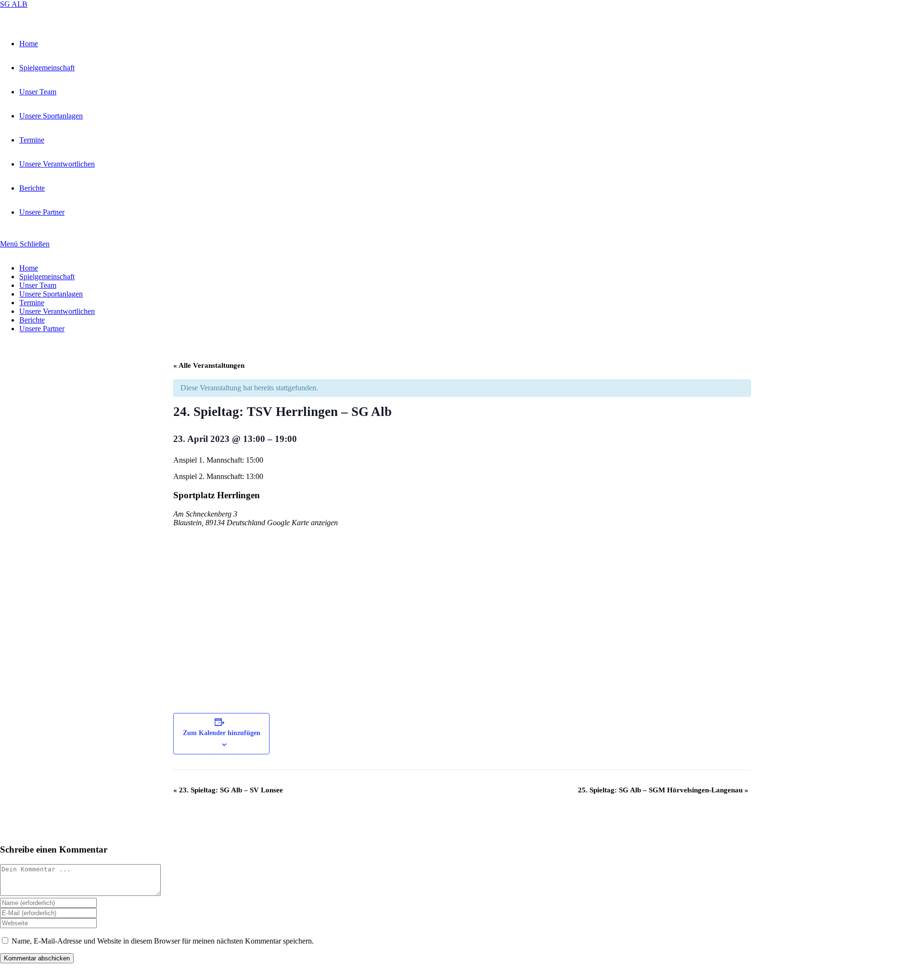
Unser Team (37, 285)
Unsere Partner (41, 328)
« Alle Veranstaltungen (208, 365)
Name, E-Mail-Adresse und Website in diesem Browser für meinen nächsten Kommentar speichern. (163, 941)
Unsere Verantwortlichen (57, 311)
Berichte (32, 320)
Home (28, 268)
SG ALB (13, 4)
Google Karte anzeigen (302, 522)
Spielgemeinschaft (47, 276)
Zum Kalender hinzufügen (221, 733)
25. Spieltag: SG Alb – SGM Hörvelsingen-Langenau (663, 790)
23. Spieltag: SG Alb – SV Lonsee (228, 790)
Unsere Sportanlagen (51, 294)
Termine (31, 302)
